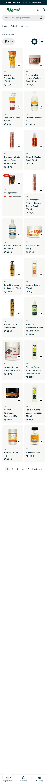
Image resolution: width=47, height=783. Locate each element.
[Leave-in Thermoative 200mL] (12, 58)
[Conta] (38, 9)
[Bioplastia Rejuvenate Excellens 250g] (12, 393)
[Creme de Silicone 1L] (34, 101)
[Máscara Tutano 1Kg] (12, 435)
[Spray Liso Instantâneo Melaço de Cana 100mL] (34, 307)
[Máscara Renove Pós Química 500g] (12, 350)
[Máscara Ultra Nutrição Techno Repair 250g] (34, 58)
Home (4, 26)
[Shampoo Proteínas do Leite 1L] (12, 228)
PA (5, 71)
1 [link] (7, 469)
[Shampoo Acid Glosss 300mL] (12, 307)
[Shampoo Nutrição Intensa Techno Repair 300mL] (12, 140)
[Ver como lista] (42, 41)
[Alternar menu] (3, 9)
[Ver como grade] (34, 41)
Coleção (14, 26)
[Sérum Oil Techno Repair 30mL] (34, 140)
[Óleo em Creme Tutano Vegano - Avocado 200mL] (34, 350)
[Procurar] (41, 17)
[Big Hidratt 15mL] (34, 435)
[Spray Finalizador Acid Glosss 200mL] (12, 268)
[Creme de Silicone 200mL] (12, 101)
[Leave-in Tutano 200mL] (34, 268)
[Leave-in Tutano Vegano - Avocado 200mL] (34, 393)
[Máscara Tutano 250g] (34, 228)
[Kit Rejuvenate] (12, 179)
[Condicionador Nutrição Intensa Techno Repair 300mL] (34, 183)
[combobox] (23, 18)
